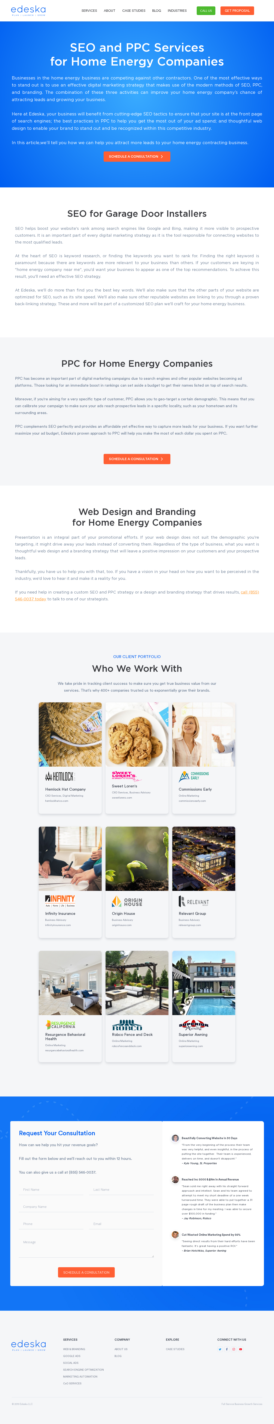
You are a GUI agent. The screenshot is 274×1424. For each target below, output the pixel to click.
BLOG (118, 1356)
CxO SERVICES (72, 1383)
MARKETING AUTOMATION (80, 1376)
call (206, 10)
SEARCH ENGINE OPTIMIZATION (83, 1370)
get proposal (237, 10)
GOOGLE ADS (71, 1356)
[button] (89, 10)
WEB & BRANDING (74, 1349)
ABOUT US (121, 1349)
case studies (133, 10)
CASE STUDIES (175, 1349)
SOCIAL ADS (71, 1363)
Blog (156, 10)
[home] (29, 10)
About (109, 10)
